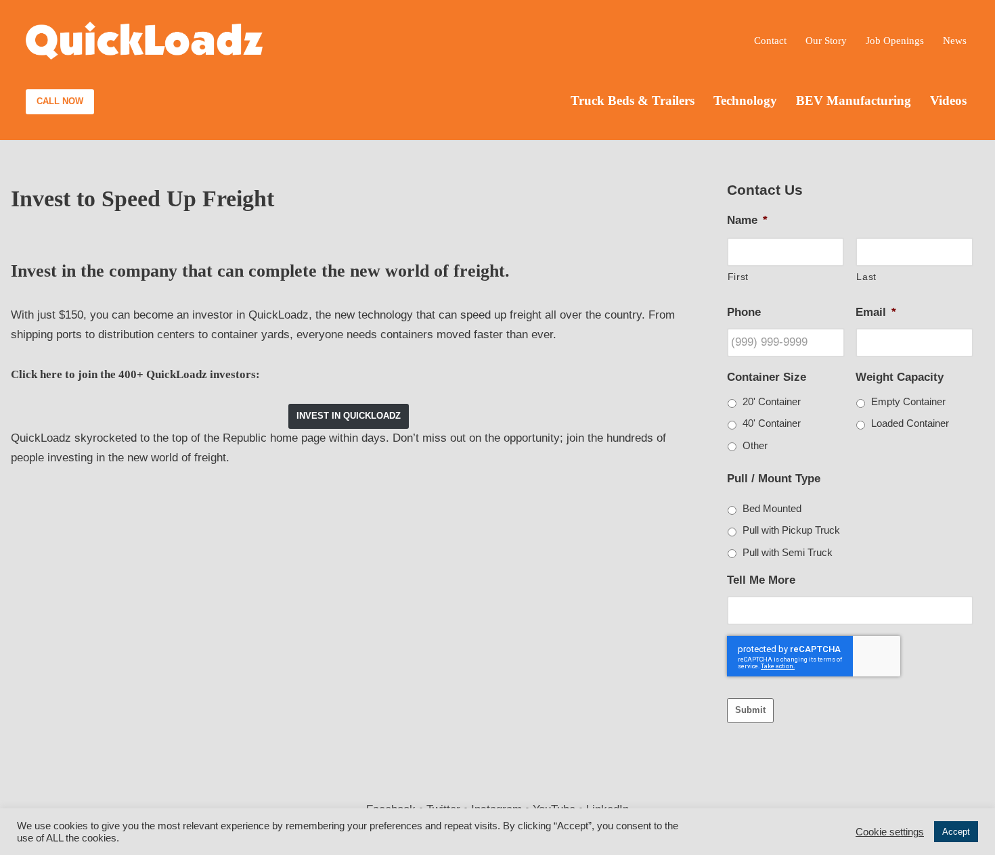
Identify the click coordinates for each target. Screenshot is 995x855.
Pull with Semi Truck (788, 552)
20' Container (772, 401)
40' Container (772, 423)
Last (866, 276)
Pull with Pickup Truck (791, 530)
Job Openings (895, 40)
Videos (948, 100)
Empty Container (908, 401)
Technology (745, 100)
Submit (750, 710)
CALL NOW (60, 101)
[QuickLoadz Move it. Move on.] (144, 41)
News (955, 40)
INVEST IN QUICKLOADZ (348, 416)
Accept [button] (956, 832)
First (738, 276)
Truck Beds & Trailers (632, 100)
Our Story (826, 40)
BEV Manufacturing (853, 100)
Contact (770, 40)
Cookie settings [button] (890, 832)
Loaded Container (910, 423)
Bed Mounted (772, 508)
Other (755, 445)
